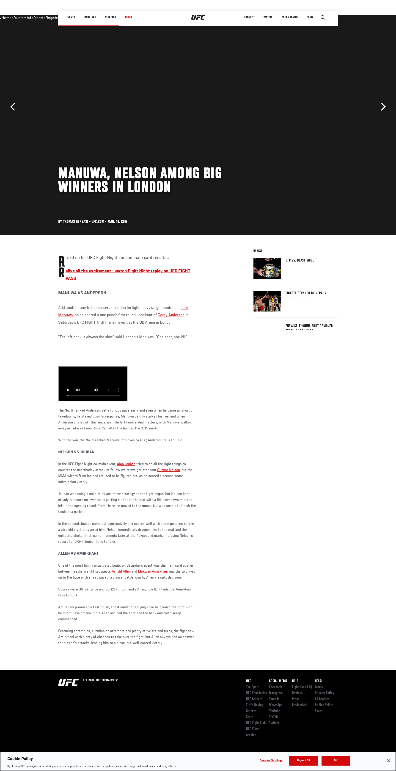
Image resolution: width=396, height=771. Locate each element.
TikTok (273, 717)
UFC (248, 681)
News (128, 17)
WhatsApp (275, 705)
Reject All (303, 760)
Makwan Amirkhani (153, 572)
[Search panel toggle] (323, 17)
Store (249, 717)
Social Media (278, 681)
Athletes (110, 17)
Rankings (90, 17)
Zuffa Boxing (290, 17)
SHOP (310, 17)
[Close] (389, 761)
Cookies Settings (271, 760)
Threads (274, 699)
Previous (14, 107)
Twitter (274, 723)
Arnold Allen (121, 572)
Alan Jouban (126, 464)
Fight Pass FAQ (302, 687)
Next (382, 107)
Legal (319, 681)
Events (70, 17)
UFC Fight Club (256, 723)
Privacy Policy (324, 693)
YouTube (274, 711)
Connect (249, 17)
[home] (198, 17)
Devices (297, 693)
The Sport (252, 687)
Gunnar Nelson (168, 470)
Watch (268, 17)
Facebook (275, 687)
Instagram (276, 693)
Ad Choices (322, 699)
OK (336, 760)
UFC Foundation (256, 693)
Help (295, 681)
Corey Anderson (171, 315)
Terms (319, 687)
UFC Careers (254, 699)
